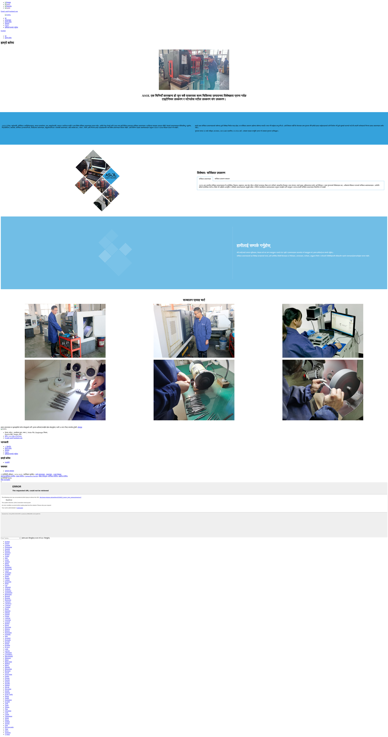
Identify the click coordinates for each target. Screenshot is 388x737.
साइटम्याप (49, 474)
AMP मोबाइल (57, 474)
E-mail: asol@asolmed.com (13, 438)
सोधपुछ (80, 427)
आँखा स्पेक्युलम (43, 476)
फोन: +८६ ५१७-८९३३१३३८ (13, 436)
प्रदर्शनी (7, 462)
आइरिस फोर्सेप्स (63, 476)
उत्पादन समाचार (9, 471)
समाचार (7, 24)
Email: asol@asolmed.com (9, 11)
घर (5, 18)
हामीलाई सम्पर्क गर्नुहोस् (11, 27)
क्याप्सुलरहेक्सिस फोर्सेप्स (8, 476)
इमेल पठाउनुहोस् (5, 480)
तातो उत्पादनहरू (40, 474)
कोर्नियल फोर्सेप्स (53, 476)
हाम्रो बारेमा (8, 22)
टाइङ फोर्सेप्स (20, 476)
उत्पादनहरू (8, 20)
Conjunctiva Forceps (31, 476)
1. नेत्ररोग (8, 446)
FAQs (7, 25)
